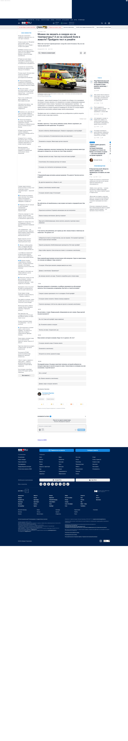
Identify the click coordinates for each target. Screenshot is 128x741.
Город (40, 464)
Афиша (52, 19)
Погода (38, 19)
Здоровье (42, 473)
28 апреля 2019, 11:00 (42, 49)
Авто (40, 457)
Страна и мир (95, 462)
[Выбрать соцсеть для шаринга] (84, 52)
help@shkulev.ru (28, 531)
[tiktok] (67, 484)
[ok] (48, 484)
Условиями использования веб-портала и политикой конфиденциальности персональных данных (86, 527)
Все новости (26, 33)
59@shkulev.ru (34, 529)
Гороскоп (58, 19)
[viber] (52, 484)
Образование (62, 473)
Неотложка (41, 399)
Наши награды (22, 459)
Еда (40, 469)
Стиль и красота (96, 459)
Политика (78, 462)
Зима (60, 457)
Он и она (78, 457)
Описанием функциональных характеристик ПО (75, 526)
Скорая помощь (50, 399)
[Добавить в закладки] (80, 52)
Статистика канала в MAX (25, 469)
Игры (75, 19)
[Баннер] (41, 27)
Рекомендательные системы (71, 534)
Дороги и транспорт (44, 466)
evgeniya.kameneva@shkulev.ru (99, 519)
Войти (43, 430)
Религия (78, 471)
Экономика (95, 466)
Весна (41, 462)
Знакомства (31, 19)
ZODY (71, 19)
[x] (60, 484)
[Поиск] (102, 23)
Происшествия (80, 464)
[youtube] (64, 484)
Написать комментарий (48, 53)
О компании (21, 457)
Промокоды (81, 19)
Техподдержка (22, 464)
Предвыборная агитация (24, 466)
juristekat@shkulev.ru (52, 530)
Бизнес (41, 459)
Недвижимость (22, 19)
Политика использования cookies (72, 532)
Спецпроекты (96, 469)
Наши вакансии (22, 462)
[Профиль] (109, 23)
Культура (61, 462)
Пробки (64, 23)
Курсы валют (65, 19)
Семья (77, 473)
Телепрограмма (45, 19)
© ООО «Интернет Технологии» (25, 541)
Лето (60, 464)
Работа (77, 466)
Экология (94, 464)
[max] (56, 484)
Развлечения (79, 469)
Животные (42, 471)
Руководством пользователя (71, 525)
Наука (60, 469)
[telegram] (40, 484)
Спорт (94, 457)
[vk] (44, 484)
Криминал (61, 459)
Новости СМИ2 (42, 440)
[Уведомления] (105, 23)
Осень (77, 459)
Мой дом (61, 466)
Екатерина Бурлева (48, 393)
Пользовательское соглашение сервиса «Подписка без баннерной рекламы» (81, 536)
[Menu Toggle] (19, 23)
